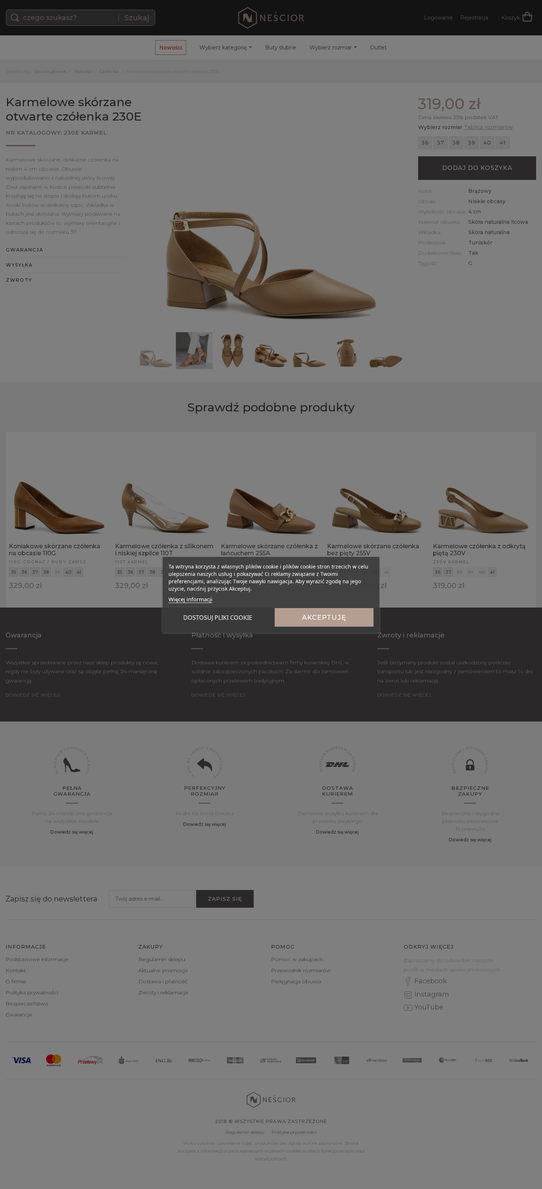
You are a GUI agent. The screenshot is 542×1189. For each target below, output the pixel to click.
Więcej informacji (190, 598)
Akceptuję (324, 617)
